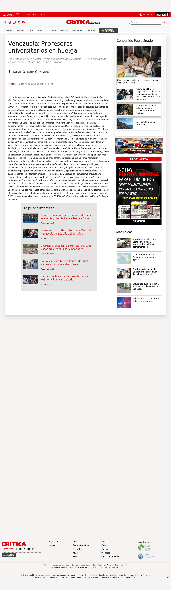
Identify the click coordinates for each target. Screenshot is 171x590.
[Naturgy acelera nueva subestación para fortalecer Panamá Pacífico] (125, 109)
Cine (103, 545)
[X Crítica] (19, 22)
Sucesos (8, 30)
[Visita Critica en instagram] (33, 549)
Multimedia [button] (77, 30)
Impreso (91, 30)
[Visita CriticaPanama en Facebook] (16, 549)
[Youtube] (23, 22)
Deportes (42, 30)
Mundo (53, 30)
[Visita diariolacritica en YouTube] (29, 549)
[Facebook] (5, 22)
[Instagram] (14, 22)
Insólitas (64, 30)
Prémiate (105, 553)
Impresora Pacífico (110, 556)
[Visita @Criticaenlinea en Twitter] (20, 549)
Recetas (77, 556)
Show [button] (30, 30)
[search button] (166, 22)
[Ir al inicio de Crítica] (84, 22)
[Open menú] (18, 15)
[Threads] (10, 22)
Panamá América (81, 545)
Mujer (75, 553)
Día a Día (77, 549)
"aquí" (135, 577)
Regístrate (53, 541)
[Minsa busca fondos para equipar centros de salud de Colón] (139, 61)
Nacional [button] (20, 30)
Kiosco (104, 541)
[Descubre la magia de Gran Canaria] (125, 123)
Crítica (76, 541)
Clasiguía (105, 549)
